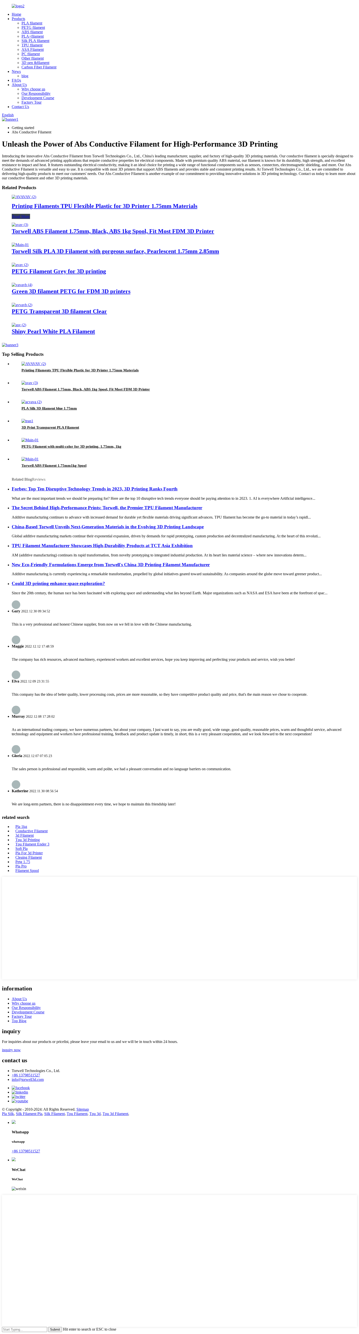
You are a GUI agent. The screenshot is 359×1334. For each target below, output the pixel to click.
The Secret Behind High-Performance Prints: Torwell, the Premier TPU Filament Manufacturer (107, 507)
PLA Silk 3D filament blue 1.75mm (49, 408)
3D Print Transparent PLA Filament (50, 427)
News (16, 71)
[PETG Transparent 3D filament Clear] (22, 305)
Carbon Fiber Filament (38, 67)
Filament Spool (27, 870)
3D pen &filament (35, 63)
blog (24, 76)
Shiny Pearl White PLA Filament (53, 331)
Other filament (32, 58)
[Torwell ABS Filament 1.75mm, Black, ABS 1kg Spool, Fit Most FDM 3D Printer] (20, 225)
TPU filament (31, 45)
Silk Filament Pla (29, 1114)
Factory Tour (31, 102)
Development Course (37, 98)
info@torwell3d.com (28, 1079)
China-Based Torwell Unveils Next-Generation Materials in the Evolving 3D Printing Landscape (108, 526)
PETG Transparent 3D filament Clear (59, 311)
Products (18, 19)
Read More (21, 216)
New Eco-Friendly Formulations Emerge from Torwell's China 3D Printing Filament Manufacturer (111, 564)
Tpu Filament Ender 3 (32, 844)
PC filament (30, 54)
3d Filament (24, 835)
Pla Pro (21, 866)
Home (16, 14)
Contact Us (20, 107)
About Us (19, 85)
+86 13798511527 (26, 1075)
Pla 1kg (21, 826)
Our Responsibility (36, 93)
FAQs (16, 80)
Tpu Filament (77, 1114)
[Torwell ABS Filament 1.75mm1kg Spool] (30, 459)
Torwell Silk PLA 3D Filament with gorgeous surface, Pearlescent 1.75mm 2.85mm (115, 251)
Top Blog (19, 1021)
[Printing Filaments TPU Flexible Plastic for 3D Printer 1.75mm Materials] (24, 197)
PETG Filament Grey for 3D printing (59, 271)
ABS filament (32, 32)
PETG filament (33, 27)
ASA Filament (32, 49)
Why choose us (33, 89)
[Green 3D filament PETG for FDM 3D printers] (22, 285)
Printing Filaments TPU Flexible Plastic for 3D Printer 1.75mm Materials (104, 206)
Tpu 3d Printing (27, 840)
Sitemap (82, 1109)
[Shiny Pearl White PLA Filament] (19, 325)
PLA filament (31, 23)
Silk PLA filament (35, 41)
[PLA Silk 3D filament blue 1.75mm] (31, 402)
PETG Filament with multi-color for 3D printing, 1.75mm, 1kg (71, 446)
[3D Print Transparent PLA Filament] (27, 421)
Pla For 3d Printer (29, 853)
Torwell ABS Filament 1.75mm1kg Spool (53, 465)
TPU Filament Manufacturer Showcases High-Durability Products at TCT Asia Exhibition (102, 545)
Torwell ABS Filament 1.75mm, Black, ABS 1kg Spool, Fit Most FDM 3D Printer (113, 231)
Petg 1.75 (22, 862)
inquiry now (11, 1050)
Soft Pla (21, 848)
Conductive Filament (31, 831)
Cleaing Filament (28, 857)
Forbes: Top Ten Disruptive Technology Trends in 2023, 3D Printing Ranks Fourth (95, 488)
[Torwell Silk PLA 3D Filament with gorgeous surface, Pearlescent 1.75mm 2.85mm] (20, 245)
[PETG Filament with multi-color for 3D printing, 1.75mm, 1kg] (30, 440)
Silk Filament (54, 1114)
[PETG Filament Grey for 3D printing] (20, 265)
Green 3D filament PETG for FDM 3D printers (71, 291)
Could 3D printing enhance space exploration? (58, 583)
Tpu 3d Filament (115, 1114)
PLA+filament (32, 36)
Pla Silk (8, 1114)
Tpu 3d (95, 1114)
